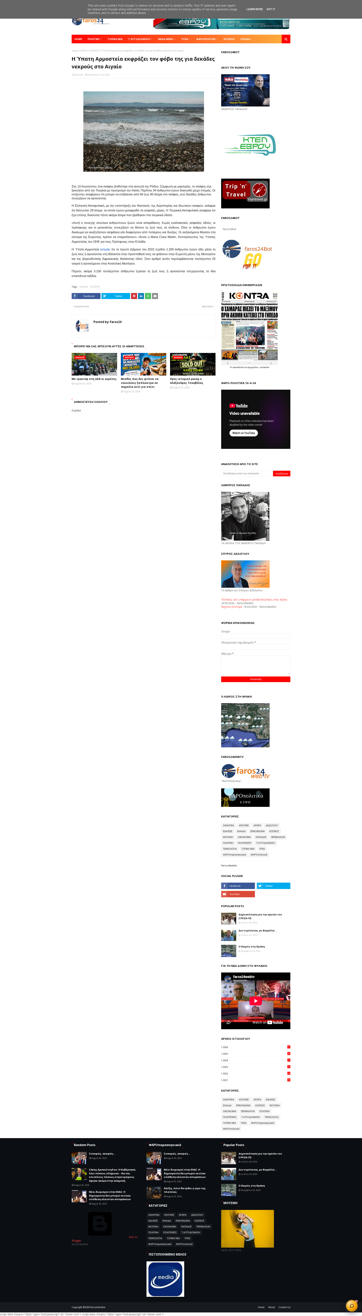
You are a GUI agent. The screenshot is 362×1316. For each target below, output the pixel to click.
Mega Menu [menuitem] (165, 39)
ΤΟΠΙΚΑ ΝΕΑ (248, 848)
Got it (271, 9)
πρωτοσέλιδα (238, 367)
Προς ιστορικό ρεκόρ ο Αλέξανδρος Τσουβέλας (186, 381)
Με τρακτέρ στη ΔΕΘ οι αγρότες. (94, 379)
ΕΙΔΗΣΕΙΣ (227, 831)
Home (261, 1307)
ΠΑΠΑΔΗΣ (261, 837)
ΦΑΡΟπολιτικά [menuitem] (206, 39)
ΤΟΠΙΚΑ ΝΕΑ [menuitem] (115, 39)
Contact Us (284, 1307)
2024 (256, 1060)
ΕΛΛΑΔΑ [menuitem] (245, 39)
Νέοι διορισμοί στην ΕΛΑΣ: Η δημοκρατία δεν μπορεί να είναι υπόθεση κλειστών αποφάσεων (110, 1195)
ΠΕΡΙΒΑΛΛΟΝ (278, 837)
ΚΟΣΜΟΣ (94, 50)
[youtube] (238, 894)
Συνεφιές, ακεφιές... (102, 1153)
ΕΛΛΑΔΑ (84, 286)
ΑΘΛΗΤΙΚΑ (228, 825)
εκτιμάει (105, 249)
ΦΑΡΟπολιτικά (259, 854)
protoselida (264, 367)
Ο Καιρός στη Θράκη (252, 946)
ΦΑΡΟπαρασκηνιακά (234, 854)
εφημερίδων (253, 367)
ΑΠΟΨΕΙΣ (244, 825)
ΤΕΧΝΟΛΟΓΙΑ (230, 848)
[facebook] (238, 886)
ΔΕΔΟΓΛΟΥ (272, 825)
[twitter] (273, 886)
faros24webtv (229, 865)
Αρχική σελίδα (79, 50)
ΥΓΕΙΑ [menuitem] (184, 39)
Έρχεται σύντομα (231, 606)
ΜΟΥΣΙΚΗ (228, 837)
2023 (256, 1067)
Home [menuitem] (78, 39)
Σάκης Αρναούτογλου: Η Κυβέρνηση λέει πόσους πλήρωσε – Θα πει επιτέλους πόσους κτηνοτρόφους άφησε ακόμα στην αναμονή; (112, 1175)
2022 (256, 1073)
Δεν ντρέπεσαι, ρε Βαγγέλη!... (258, 930)
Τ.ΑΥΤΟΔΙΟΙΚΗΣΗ (265, 843)
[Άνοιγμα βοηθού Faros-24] (351, 1305)
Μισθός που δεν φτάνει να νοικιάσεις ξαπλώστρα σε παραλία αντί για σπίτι (140, 383)
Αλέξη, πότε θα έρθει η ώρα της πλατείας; (185, 1190)
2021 (256, 1080)
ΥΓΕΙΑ (262, 848)
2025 (256, 1053)
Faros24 (78, 74)
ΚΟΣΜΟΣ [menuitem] (229, 39)
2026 (256, 1047)
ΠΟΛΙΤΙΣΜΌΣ (245, 843)
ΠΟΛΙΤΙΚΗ (228, 843)
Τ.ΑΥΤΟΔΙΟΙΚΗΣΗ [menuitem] (139, 39)
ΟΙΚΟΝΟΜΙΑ (244, 837)
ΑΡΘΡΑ (257, 825)
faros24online (97, 1307)
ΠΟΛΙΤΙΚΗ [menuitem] (94, 39)
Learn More (255, 9)
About (271, 1307)
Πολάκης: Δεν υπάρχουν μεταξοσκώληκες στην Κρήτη (254, 599)
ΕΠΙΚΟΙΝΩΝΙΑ (257, 831)
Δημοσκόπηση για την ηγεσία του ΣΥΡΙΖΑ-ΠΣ (260, 916)
